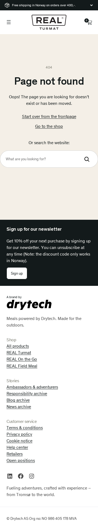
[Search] (87, 159)
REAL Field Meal (22, 366)
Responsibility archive (27, 393)
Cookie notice (19, 440)
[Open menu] (8, 22)
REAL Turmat (19, 352)
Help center (17, 447)
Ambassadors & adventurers (32, 387)
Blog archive (18, 400)
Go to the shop (49, 126)
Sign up (17, 273)
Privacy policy (19, 434)
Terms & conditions (25, 427)
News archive (19, 406)
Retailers (15, 453)
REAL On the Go (22, 359)
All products (18, 346)
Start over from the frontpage (49, 116)
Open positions (21, 460)
